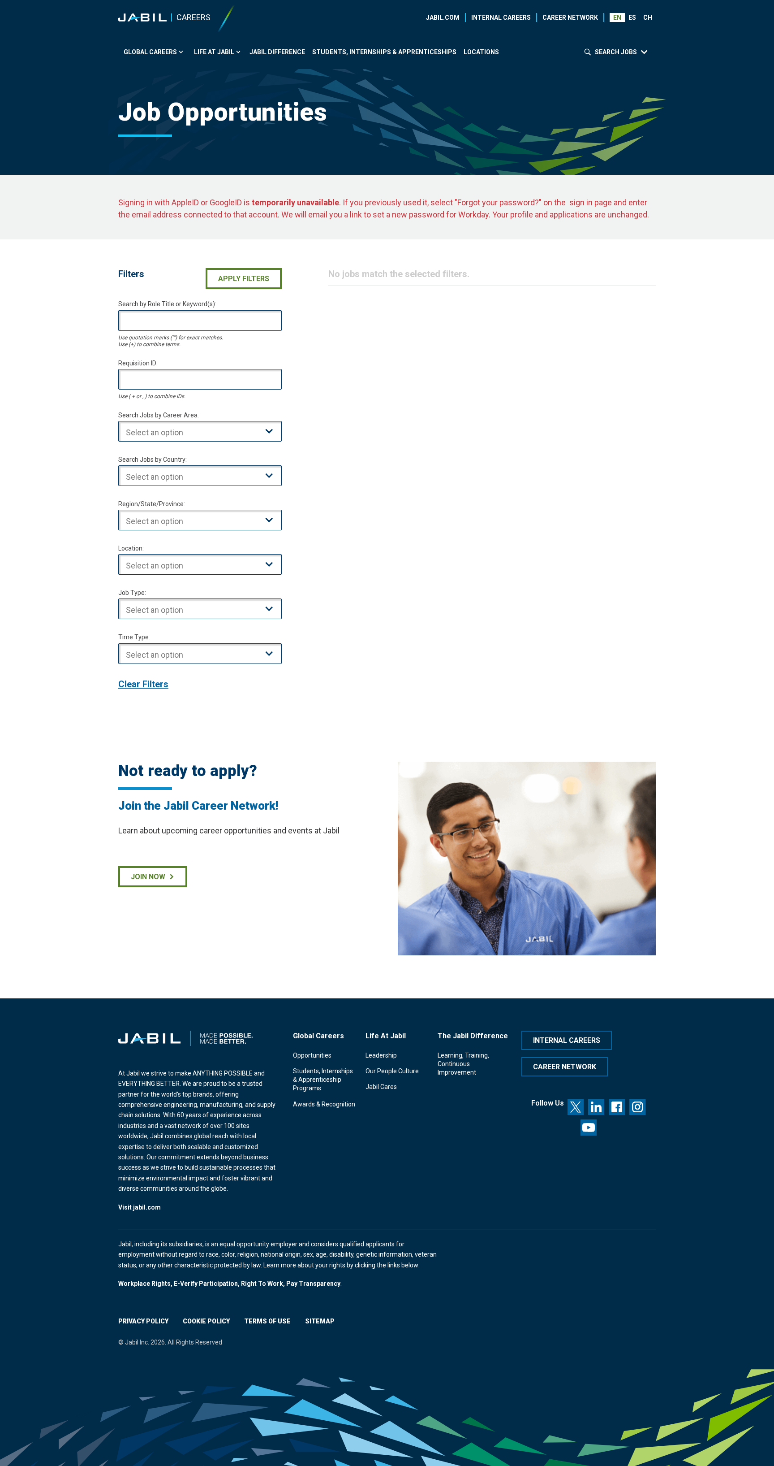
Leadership (381, 1055)
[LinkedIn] (596, 1107)
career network (564, 1067)
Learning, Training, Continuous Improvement (463, 1064)
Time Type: (134, 637)
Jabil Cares (381, 1086)
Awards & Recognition (324, 1104)
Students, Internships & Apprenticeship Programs (323, 1079)
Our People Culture (392, 1071)
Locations (481, 52)
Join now (148, 876)
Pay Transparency (313, 1283)
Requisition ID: (138, 363)
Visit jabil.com (139, 1207)
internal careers (566, 1040)
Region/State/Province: (151, 503)
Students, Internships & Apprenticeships (384, 52)
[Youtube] (589, 1127)
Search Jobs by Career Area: (158, 415)
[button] (633, 17)
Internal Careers (501, 17)
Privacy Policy (143, 1321)
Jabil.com (443, 17)
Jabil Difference (277, 52)
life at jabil (214, 52)
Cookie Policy (206, 1321)
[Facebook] (617, 1107)
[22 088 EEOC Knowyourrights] (173, 1283)
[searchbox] (207, 433)
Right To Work (262, 1283)
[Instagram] (637, 1107)
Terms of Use (267, 1321)
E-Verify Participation (206, 1283)
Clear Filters (143, 684)
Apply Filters (243, 278)
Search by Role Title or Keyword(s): (167, 304)
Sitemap (320, 1321)
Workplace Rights (144, 1283)
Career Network (570, 17)
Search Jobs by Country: (152, 459)
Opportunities (312, 1055)
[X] (576, 1107)
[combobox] (200, 431)
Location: (131, 548)
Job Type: (132, 592)
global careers (150, 52)
